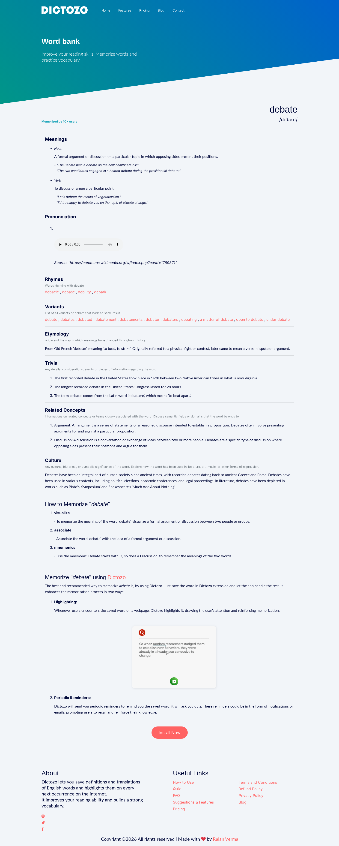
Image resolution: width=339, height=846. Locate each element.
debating (189, 319)
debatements (131, 319)
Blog (161, 10)
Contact (178, 10)
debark (100, 292)
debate (51, 319)
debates (67, 319)
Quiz (177, 788)
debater (152, 319)
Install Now (170, 732)
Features (124, 10)
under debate (278, 319)
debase (68, 292)
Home (105, 10)
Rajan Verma (225, 839)
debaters (170, 319)
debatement (105, 319)
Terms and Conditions (258, 782)
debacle (52, 292)
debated (85, 319)
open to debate (249, 319)
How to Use (183, 782)
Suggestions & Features (193, 802)
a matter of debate (216, 319)
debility (84, 292)
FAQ (176, 795)
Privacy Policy (251, 795)
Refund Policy (251, 788)
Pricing (144, 10)
